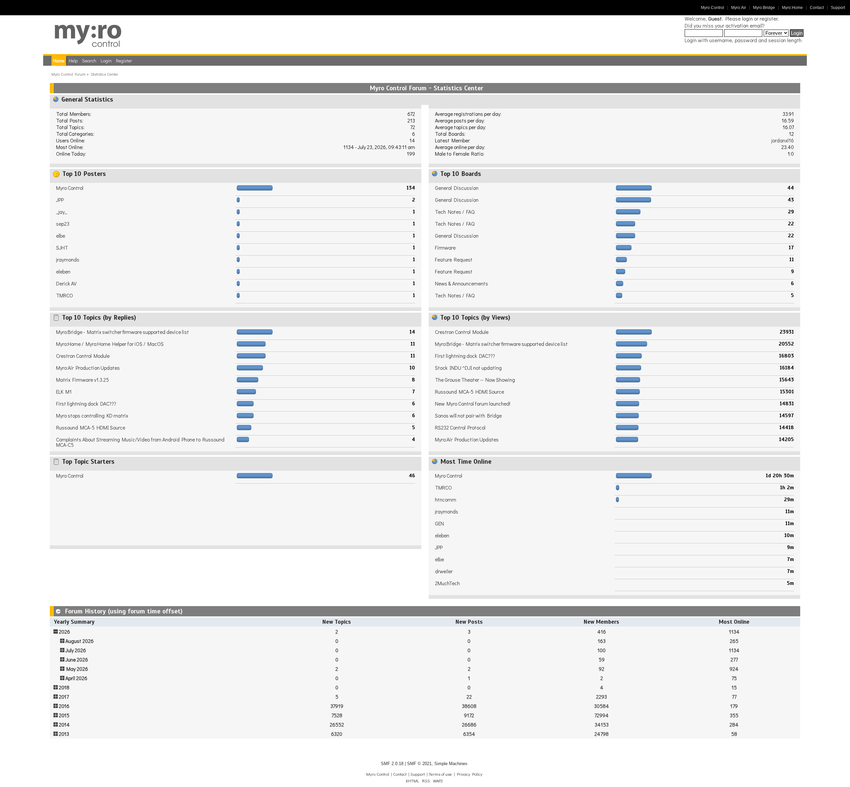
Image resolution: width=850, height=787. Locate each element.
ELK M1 (64, 391)
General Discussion (456, 188)
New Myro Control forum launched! (472, 403)
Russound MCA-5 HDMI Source (90, 427)
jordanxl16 (782, 140)
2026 (64, 631)
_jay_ (61, 211)
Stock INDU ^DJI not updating (468, 367)
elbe (60, 235)
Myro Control (712, 7)
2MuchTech (447, 583)
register (769, 18)
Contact (817, 7)
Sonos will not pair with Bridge (468, 415)
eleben (63, 271)
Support (838, 7)
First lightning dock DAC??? (86, 403)
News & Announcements (461, 283)
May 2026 (77, 669)
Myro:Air (738, 7)
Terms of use (440, 774)
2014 (64, 724)
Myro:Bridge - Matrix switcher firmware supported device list (122, 332)
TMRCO (64, 295)
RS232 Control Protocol (460, 427)
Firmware (445, 247)
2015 (64, 715)
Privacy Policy (469, 774)
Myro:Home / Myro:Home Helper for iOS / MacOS (110, 344)
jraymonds (67, 259)
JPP (60, 200)
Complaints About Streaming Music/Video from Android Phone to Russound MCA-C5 (140, 442)
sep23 (62, 223)
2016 (64, 706)
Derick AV (66, 283)
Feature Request (453, 259)
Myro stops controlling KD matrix (92, 415)
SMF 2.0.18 (392, 763)
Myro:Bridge (764, 7)
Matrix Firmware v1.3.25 (82, 379)
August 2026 (79, 641)
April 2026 (76, 678)
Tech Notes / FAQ (454, 211)
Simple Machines (451, 763)
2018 (64, 687)
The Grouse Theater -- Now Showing (475, 379)
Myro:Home (792, 7)
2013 (64, 734)
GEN (439, 523)
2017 (64, 696)
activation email (743, 25)
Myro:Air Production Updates (88, 367)
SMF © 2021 (419, 763)
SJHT (62, 247)
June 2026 (76, 659)
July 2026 (75, 650)
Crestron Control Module (83, 356)
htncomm (445, 499)
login (747, 18)
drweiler (444, 571)
